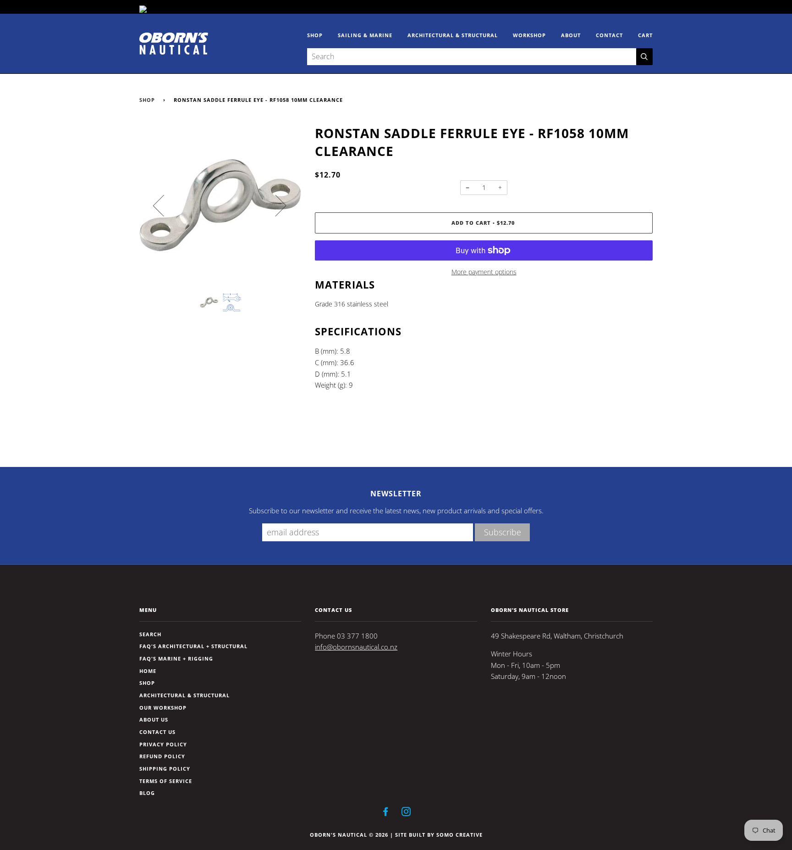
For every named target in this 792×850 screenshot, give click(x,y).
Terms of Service (165, 781)
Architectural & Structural (452, 35)
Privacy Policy (163, 744)
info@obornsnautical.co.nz (356, 647)
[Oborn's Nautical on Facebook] (385, 813)
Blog (147, 792)
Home (147, 670)
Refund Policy (162, 756)
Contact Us (157, 731)
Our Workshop (163, 707)
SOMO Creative (459, 834)
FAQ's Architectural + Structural (193, 646)
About (571, 35)
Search (150, 634)
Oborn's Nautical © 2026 (349, 834)
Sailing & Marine (365, 35)
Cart (645, 35)
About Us (153, 719)
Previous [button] (164, 205)
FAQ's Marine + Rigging (176, 658)
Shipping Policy (164, 768)
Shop (315, 35)
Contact (609, 35)
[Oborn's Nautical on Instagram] (406, 813)
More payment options (484, 271)
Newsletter (396, 494)
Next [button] (275, 205)
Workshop (529, 35)
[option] (220, 205)
